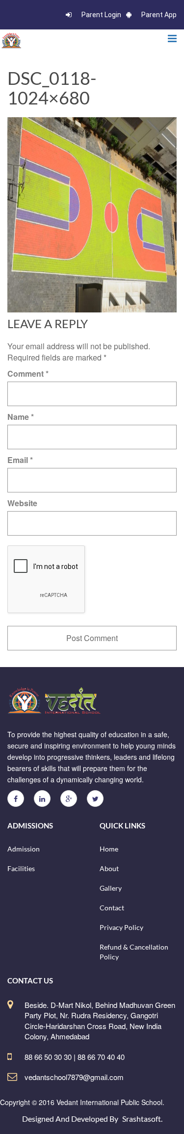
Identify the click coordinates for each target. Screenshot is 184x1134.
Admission (23, 849)
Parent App (159, 15)
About (109, 868)
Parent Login (101, 15)
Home (109, 849)
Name (20, 416)
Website (22, 503)
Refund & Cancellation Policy (134, 952)
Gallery (111, 888)
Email (20, 459)
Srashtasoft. (142, 1118)
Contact (112, 907)
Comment (28, 373)
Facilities (21, 868)
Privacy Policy (121, 927)
